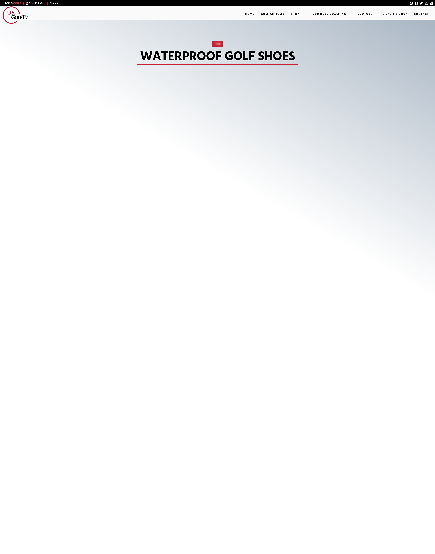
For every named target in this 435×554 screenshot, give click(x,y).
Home (250, 14)
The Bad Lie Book (393, 14)
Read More (122, 290)
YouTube (365, 14)
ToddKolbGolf (36, 3)
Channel (54, 3)
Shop (295, 14)
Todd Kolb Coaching (328, 14)
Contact (421, 14)
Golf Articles (273, 14)
